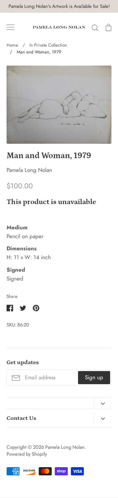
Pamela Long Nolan (29, 170)
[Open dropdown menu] (102, 403)
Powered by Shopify (27, 454)
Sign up (94, 377)
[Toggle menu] (10, 27)
